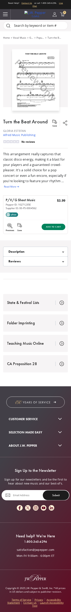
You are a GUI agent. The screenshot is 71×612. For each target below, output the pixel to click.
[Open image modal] (36, 81)
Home (6, 37)
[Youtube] (43, 508)
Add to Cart (53, 227)
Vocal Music (19, 37)
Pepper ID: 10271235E (18, 204)
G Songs (31, 37)
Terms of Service (21, 600)
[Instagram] (35, 508)
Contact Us (26, 3)
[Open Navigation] (5, 14)
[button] (35, 79)
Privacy (39, 600)
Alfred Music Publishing (19, 135)
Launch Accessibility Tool (48, 604)
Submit (56, 495)
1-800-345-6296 (35, 541)
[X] (28, 508)
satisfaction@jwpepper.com (35, 549)
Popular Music (40, 37)
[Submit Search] (8, 25)
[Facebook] (20, 508)
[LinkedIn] (51, 508)
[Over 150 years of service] (35, 402)
